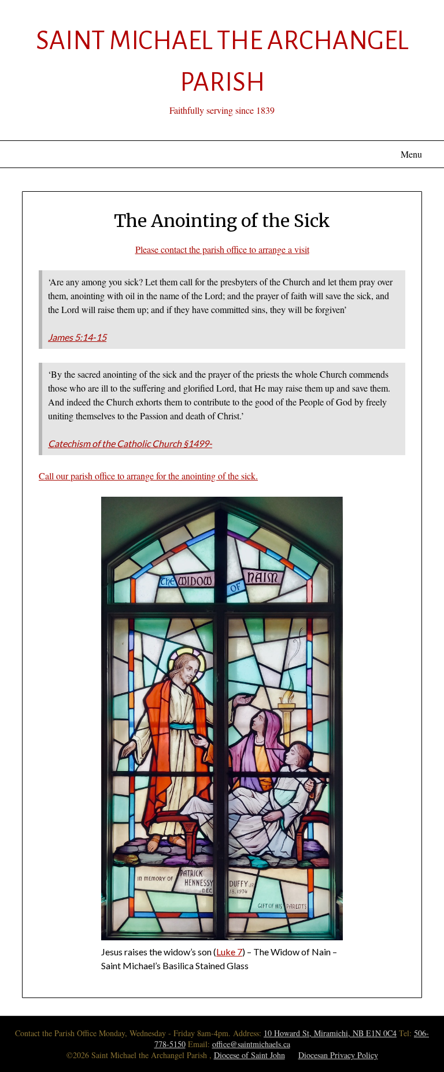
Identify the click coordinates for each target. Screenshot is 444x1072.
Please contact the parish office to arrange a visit (222, 249)
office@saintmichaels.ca (251, 1043)
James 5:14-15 (77, 337)
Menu (411, 154)
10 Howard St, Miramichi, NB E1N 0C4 (330, 1033)
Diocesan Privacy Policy (338, 1054)
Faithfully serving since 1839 (222, 110)
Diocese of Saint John (249, 1054)
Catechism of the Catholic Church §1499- (130, 443)
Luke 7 (229, 951)
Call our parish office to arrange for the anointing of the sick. (148, 476)
